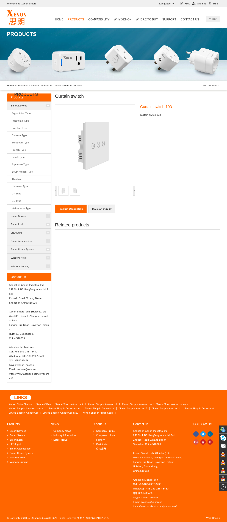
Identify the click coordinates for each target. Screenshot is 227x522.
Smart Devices (40, 85)
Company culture (105, 435)
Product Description (71, 208)
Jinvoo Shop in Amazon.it (166, 408)
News (55, 424)
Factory (100, 439)
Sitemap (201, 3)
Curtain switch (61, 85)
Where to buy (147, 19)
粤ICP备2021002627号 (97, 518)
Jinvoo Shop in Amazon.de (100, 408)
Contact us (190, 19)
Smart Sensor (18, 216)
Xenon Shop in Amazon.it (69, 404)
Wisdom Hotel (18, 257)
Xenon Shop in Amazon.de (137, 404)
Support (169, 19)
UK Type (77, 85)
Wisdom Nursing (20, 266)
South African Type (22, 171)
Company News (62, 430)
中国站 (213, 19)
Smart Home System (22, 249)
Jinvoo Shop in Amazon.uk (199, 408)
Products (76, 19)
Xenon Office (43, 404)
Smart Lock (17, 224)
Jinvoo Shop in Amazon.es (23, 413)
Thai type (17, 179)
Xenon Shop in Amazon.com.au (26, 408)
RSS (215, 3)
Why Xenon (123, 19)
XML (187, 3)
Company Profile (105, 430)
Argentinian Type (21, 113)
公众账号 (101, 448)
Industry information (64, 435)
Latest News (60, 439)
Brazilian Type (19, 128)
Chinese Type (19, 135)
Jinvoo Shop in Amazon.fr (133, 408)
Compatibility (99, 19)
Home (59, 19)
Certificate (101, 444)
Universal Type (20, 186)
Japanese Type (20, 164)
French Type (19, 149)
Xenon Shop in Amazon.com (172, 404)
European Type (20, 142)
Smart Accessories (21, 241)
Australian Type (20, 120)
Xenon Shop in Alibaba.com (98, 413)
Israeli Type (18, 157)
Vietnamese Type (21, 208)
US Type (16, 200)
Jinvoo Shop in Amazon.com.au (60, 413)
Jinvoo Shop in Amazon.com (64, 408)
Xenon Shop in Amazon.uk (103, 404)
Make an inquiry (102, 208)
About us (99, 424)
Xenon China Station (20, 404)
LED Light (16, 232)
